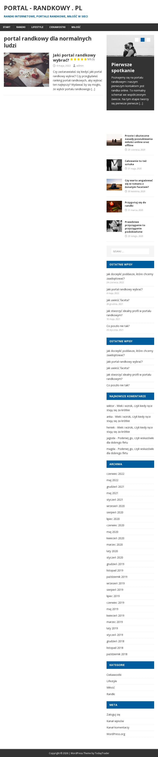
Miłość (76, 27)
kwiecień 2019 (115, 615)
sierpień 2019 (115, 589)
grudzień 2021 (115, 486)
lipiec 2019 (113, 596)
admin (80, 65)
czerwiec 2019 (115, 602)
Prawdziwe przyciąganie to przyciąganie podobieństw (135, 226)
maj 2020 (112, 532)
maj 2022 (112, 480)
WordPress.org (116, 734)
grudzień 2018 (115, 641)
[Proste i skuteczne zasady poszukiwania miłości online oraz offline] (114, 143)
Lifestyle (37, 27)
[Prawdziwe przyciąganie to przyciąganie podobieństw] (114, 229)
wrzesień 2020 (116, 506)
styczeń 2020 (115, 557)
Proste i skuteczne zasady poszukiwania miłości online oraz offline (139, 140)
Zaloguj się (113, 714)
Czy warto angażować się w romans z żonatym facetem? (139, 184)
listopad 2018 (115, 648)
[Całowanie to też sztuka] (114, 168)
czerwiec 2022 (115, 474)
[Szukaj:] (130, 251)
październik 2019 (117, 577)
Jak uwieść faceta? (118, 300)
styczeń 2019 (115, 635)
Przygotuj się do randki (135, 204)
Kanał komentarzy (118, 727)
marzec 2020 (115, 544)
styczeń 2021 (115, 499)
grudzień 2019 (115, 564)
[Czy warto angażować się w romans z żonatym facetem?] (114, 188)
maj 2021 (112, 493)
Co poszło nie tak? (118, 326)
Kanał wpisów (115, 721)
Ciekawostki (57, 27)
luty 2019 (112, 628)
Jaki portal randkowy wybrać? (74, 57)
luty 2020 (112, 551)
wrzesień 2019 (116, 583)
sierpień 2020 (115, 512)
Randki (20, 27)
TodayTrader (102, 753)
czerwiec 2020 (115, 525)
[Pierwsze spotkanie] (130, 46)
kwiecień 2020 (115, 538)
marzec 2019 (115, 622)
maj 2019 (112, 609)
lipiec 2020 (113, 519)
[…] (93, 89)
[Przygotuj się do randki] (114, 210)
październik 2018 (117, 654)
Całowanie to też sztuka (135, 162)
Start (6, 27)
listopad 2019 (115, 570)
